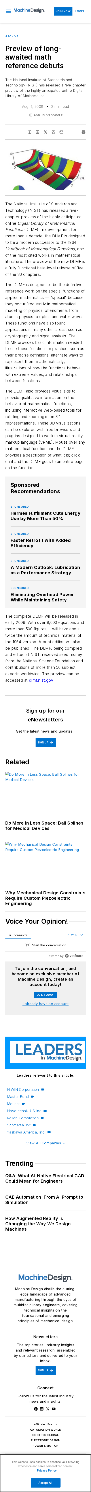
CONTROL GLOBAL (45, 1435)
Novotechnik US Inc (24, 1111)
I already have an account (46, 1003)
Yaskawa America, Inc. (26, 1132)
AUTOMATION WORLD (45, 1429)
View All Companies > (45, 1143)
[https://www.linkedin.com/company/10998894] (42, 1409)
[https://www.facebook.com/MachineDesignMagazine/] (36, 1409)
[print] (83, 132)
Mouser (13, 1103)
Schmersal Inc (19, 1125)
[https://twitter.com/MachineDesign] (48, 1409)
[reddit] (53, 132)
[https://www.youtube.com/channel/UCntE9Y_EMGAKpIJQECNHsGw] (53, 1409)
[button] (8, 11)
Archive (11, 36)
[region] (45, 946)
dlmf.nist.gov (41, 680)
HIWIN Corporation (23, 1089)
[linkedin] (37, 132)
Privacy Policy (47, 1470)
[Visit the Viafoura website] (74, 956)
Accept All (45, 1482)
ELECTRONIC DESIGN (45, 1440)
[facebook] (29, 132)
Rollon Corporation (23, 1118)
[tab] (18, 935)
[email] (61, 132)
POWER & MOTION (45, 1445)
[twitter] (45, 132)
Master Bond (18, 1096)
